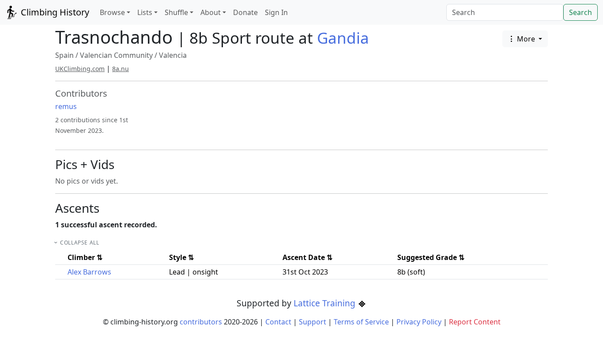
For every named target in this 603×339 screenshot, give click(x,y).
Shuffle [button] (176, 12)
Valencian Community (116, 55)
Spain (64, 55)
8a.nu (120, 68)
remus (66, 106)
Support (312, 322)
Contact (278, 322)
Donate (245, 12)
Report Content (475, 322)
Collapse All (79, 242)
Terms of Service (361, 322)
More (526, 39)
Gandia (343, 37)
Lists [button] (144, 12)
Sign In (276, 12)
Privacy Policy (418, 322)
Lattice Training (326, 303)
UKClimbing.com (80, 68)
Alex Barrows (89, 272)
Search (580, 12)
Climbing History (54, 12)
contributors (201, 322)
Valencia (173, 55)
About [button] (210, 12)
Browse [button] (112, 12)
